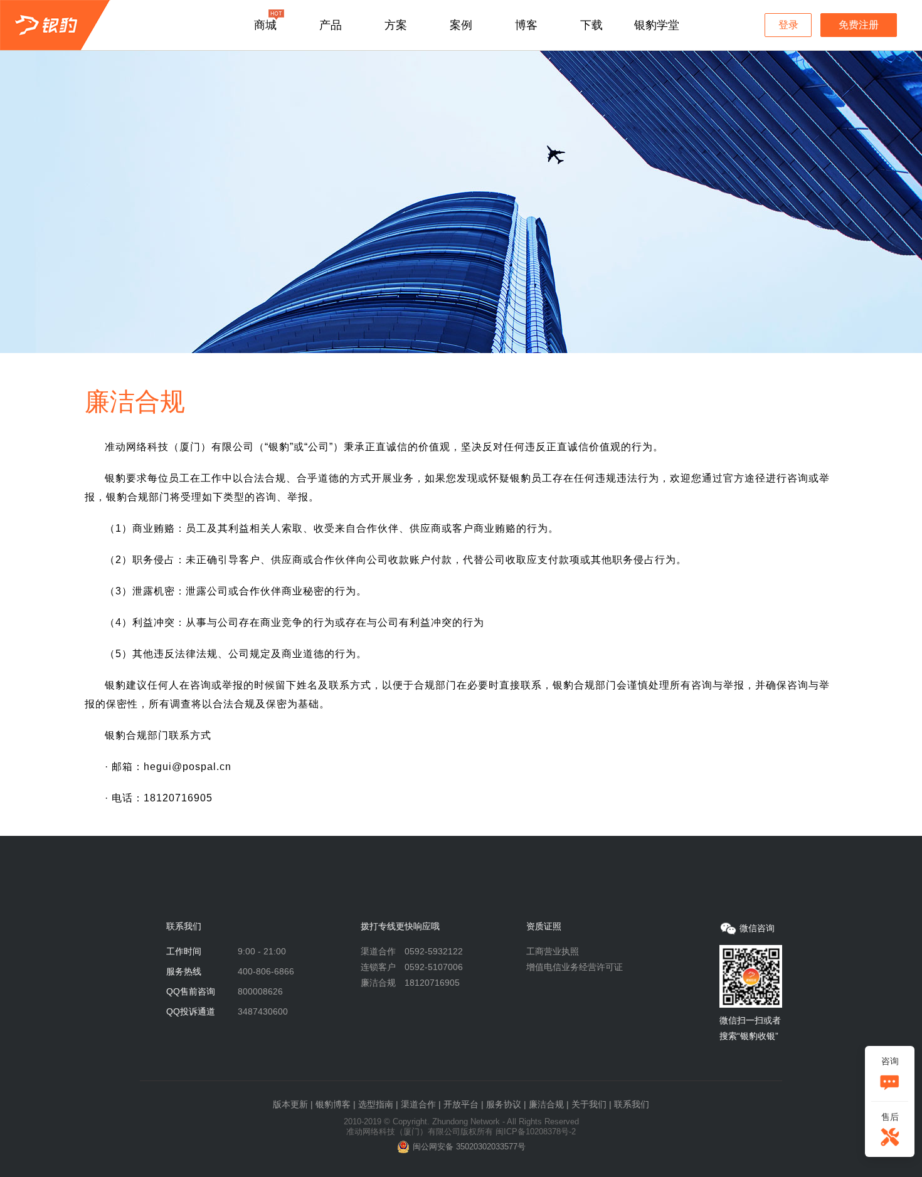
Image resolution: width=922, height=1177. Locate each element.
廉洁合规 (546, 1104)
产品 (330, 25)
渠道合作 (418, 1104)
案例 (461, 25)
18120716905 (178, 798)
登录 (788, 24)
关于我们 (589, 1104)
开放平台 (461, 1104)
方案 (395, 25)
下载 (591, 25)
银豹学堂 (656, 25)
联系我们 (631, 1104)
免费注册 (859, 24)
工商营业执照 (552, 951)
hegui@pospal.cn (187, 766)
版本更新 (290, 1104)
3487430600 (263, 1011)
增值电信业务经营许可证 (574, 967)
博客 (526, 25)
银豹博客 (333, 1104)
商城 (265, 25)
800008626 (260, 991)
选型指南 (375, 1104)
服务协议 (503, 1104)
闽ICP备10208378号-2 (535, 1131)
